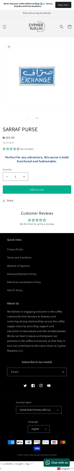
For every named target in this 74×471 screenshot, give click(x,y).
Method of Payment (18, 265)
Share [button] (10, 200)
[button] (4, 27)
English (35, 428)
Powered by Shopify (49, 455)
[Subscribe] (63, 372)
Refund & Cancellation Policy (24, 282)
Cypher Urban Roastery (32, 455)
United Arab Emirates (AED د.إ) (35, 409)
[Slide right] (45, 118)
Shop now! (63, 4)
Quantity (7, 169)
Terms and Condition (19, 257)
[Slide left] (29, 118)
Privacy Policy (15, 249)
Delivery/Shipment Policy (21, 274)
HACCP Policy (15, 290)
